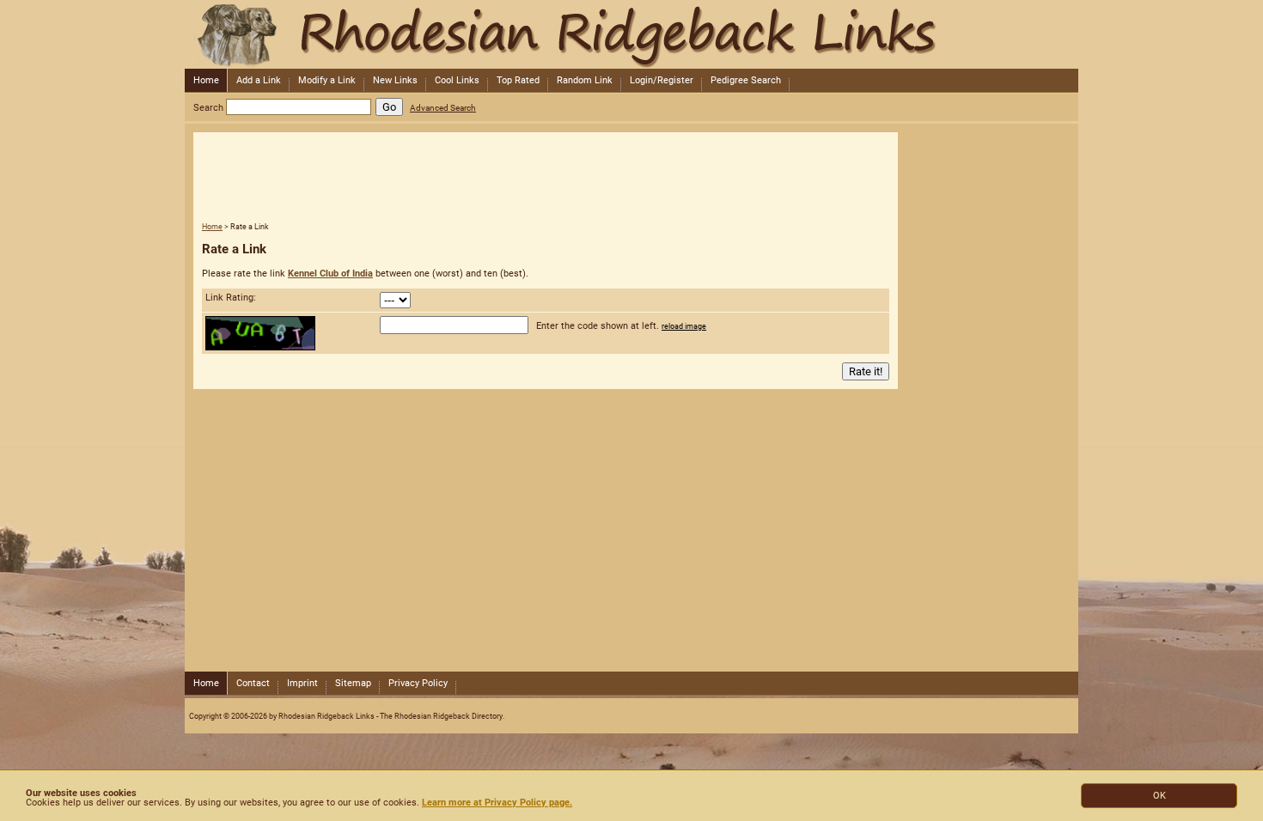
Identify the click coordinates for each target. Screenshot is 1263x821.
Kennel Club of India (330, 273)
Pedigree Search (746, 80)
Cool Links (457, 80)
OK (1159, 795)
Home (206, 80)
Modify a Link (327, 80)
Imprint (302, 683)
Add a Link (258, 80)
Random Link (585, 80)
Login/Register (661, 80)
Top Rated (518, 80)
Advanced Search (443, 108)
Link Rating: (230, 297)
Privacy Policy (418, 683)
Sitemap (353, 683)
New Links (395, 80)
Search (208, 107)
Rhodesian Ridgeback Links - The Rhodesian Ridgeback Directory (630, 34)
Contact (253, 683)
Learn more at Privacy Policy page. (497, 802)
